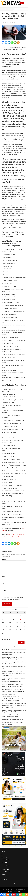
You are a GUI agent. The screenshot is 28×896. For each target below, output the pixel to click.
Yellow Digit (17, 891)
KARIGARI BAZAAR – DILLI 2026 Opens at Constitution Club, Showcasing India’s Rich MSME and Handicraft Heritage (13, 698)
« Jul (3, 636)
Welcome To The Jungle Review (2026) (12, 719)
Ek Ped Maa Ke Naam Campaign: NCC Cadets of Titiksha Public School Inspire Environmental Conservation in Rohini (14, 679)
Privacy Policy (5, 869)
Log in (3, 855)
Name (3, 576)
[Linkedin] (9, 42)
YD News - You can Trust (12, 889)
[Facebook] (3, 42)
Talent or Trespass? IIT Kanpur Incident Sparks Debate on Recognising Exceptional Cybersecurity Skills (13, 673)
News (10, 9)
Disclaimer (4, 879)
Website (4, 590)
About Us (4, 874)
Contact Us (4, 877)
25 (6, 629)
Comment (4, 559)
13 (13, 623)
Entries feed (5, 857)
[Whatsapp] (12, 42)
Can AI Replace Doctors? (8, 694)
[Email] (15, 42)
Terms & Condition (6, 872)
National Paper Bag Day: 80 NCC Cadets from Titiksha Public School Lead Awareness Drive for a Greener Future (14, 705)
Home (4, 9)
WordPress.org (5, 862)
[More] (18, 42)
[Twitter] (6, 42)
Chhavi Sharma (5, 22)
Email (3, 583)
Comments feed (6, 859)
